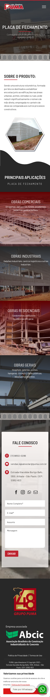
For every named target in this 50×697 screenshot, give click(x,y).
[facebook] (16, 492)
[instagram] (23, 492)
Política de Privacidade (20, 684)
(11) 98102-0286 (18, 455)
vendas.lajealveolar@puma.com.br (29, 463)
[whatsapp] (29, 492)
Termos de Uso (35, 655)
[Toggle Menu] (44, 7)
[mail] (36, 492)
